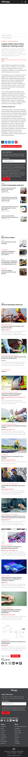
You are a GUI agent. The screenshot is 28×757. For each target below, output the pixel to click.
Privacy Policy (17, 176)
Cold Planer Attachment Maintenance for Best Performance (8, 253)
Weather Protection (6, 324)
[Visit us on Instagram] (10, 663)
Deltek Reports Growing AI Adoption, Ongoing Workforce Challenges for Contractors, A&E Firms (11, 579)
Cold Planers (4, 249)
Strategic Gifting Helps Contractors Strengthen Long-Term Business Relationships (11, 611)
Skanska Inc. (7, 329)
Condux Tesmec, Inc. (9, 429)
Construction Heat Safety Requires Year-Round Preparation (8, 189)
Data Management (6, 369)
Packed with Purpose (9, 614)
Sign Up (6, 178)
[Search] (22, 2)
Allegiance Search (9, 489)
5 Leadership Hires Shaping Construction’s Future (13, 486)
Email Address (6, 158)
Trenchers (4, 268)
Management (4, 454)
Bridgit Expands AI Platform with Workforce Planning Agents (13, 642)
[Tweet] (12, 142)
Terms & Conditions (12, 753)
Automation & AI (5, 640)
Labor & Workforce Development (9, 355)
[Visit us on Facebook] (2, 663)
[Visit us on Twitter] (6, 663)
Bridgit (6, 645)
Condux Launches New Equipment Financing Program (9, 216)
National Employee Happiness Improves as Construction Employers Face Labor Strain (13, 516)
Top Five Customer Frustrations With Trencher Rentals (8, 272)
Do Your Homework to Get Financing (8, 242)
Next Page (15, 656)
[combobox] (14, 35)
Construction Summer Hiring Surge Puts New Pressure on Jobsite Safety (9, 199)
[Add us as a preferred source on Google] (16, 142)
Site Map (20, 753)
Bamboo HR (7, 519)
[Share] (6, 142)
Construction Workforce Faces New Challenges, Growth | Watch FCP (10, 208)
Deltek (6, 582)
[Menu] (25, 2)
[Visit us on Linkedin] (13, 663)
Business (3, 41)
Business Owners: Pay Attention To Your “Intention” (12, 457)
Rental (3, 240)
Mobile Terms (8, 176)
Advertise (13, 751)
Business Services (13, 41)
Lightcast (4, 371)
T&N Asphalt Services (9, 460)
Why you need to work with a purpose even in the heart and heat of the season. (13, 462)
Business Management (7, 545)
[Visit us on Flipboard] (20, 663)
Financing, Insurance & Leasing (9, 424)
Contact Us (7, 751)
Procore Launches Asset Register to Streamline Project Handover (11, 547)
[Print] (2, 142)
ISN (5, 360)
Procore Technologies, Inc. (11, 550)
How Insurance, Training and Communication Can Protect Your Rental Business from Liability (9, 262)
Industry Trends (5, 575)
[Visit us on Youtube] (17, 663)
